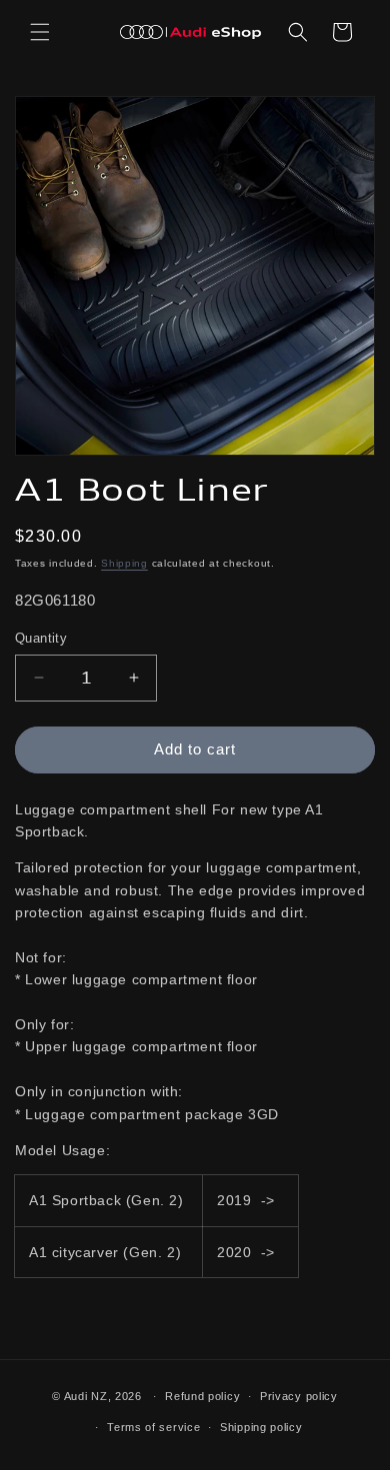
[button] (40, 32)
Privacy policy (299, 1396)
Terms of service (153, 1427)
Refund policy (202, 1396)
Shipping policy (261, 1427)
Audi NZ (86, 1396)
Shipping (124, 563)
